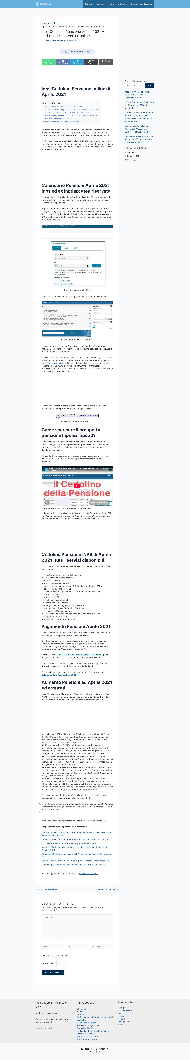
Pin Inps (76, 214)
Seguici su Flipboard (86, 1028)
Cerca (149, 85)
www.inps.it (64, 200)
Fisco (120, 1013)
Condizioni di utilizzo (86, 1023)
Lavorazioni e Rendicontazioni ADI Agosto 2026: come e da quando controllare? (139, 139)
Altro (120, 1024)
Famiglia (122, 1008)
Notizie (88, 4)
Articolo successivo (108, 889)
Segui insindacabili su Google (79, 51)
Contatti (80, 1014)
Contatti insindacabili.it (141, 4)
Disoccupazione (125, 1010)
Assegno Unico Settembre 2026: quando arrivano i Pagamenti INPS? (137, 95)
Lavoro (121, 1016)
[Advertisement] (78, 76)
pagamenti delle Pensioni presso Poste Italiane (81, 655)
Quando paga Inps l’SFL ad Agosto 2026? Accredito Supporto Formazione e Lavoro (139, 129)
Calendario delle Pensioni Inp (55, 675)
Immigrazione (124, 1021)
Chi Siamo (122, 4)
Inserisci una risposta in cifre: (55, 955)
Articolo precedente (46, 889)
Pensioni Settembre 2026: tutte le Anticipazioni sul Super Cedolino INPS (76, 839)
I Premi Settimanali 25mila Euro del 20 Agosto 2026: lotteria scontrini (139, 105)
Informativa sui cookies (87, 1039)
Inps (51, 569)
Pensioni (100, 4)
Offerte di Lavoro (85, 1034)
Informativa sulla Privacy (88, 1036)
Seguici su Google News (88, 1025)
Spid (63, 217)
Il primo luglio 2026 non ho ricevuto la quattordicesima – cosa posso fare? (76, 861)
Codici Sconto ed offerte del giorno (93, 1031)
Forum (111, 4)
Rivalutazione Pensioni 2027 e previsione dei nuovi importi (69, 843)
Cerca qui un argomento (136, 81)
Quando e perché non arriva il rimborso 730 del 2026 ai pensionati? (73, 864)
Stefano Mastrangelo (88, 873)
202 (73, 675)
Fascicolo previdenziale (53, 363)
